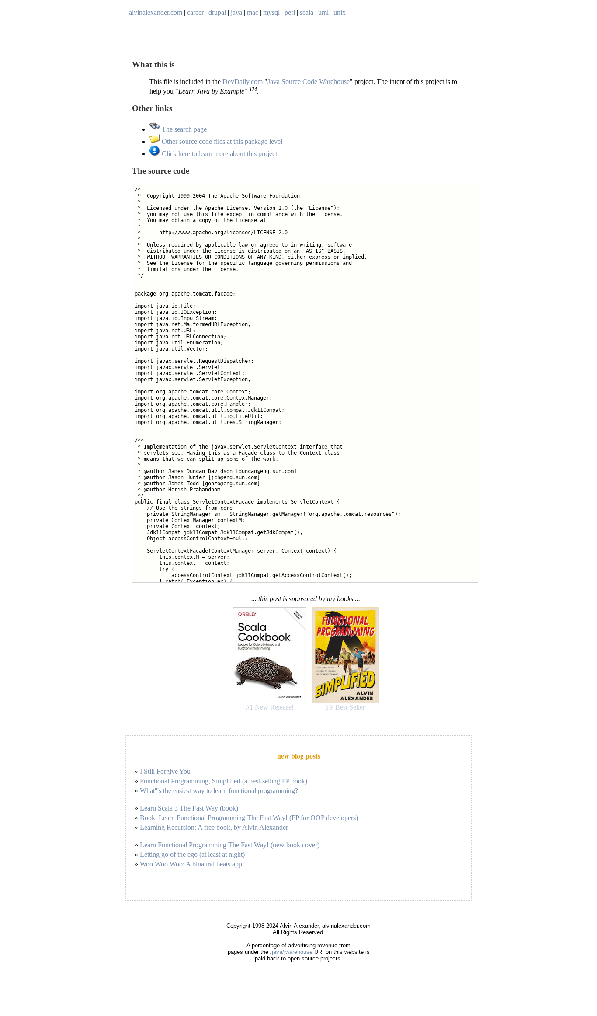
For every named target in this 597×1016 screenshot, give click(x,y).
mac (252, 12)
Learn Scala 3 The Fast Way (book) (189, 808)
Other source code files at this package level (221, 141)
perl (290, 12)
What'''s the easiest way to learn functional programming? (219, 790)
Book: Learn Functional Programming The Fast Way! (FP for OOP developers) (249, 817)
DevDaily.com (242, 81)
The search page (183, 129)
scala (306, 12)
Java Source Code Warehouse (308, 81)
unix (339, 12)
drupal (217, 12)
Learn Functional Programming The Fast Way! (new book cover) (229, 845)
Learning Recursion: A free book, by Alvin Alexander (214, 827)
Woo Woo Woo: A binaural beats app (191, 864)
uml (323, 12)
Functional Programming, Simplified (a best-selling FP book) (223, 781)
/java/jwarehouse (291, 952)
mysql (271, 12)
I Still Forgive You (165, 771)
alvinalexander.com (155, 12)
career (195, 12)
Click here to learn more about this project (218, 153)
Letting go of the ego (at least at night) (192, 854)
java (236, 12)
